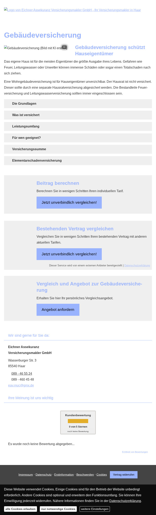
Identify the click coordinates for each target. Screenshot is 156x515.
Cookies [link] (101, 474)
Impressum (25, 474)
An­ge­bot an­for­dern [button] (58, 309)
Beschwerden (85, 474)
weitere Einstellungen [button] (94, 509)
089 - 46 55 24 (21, 373)
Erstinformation (64, 474)
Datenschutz (44, 474)
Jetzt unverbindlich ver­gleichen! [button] (69, 202)
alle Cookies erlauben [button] (20, 509)
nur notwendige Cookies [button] (58, 509)
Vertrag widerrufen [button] (123, 474)
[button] (24, 103)
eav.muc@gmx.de (21, 385)
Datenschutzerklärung (137, 265)
